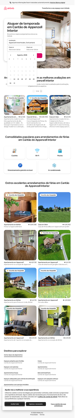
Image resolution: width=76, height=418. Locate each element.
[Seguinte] (41, 91)
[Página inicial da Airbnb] (9, 8)
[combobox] (25, 42)
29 (33, 79)
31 (14, 83)
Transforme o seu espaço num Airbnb (55, 8)
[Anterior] (33, 91)
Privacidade (34, 415)
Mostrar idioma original (57, 2)
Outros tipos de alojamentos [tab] (13, 355)
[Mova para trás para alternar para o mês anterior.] (10, 55)
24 (14, 79)
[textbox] (16, 49)
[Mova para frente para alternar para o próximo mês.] (33, 55)
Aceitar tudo (15, 404)
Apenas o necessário (36, 404)
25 (18, 79)
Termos (42, 415)
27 (26, 79)
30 (10, 83)
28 (30, 79)
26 (22, 79)
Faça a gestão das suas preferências (58, 405)
